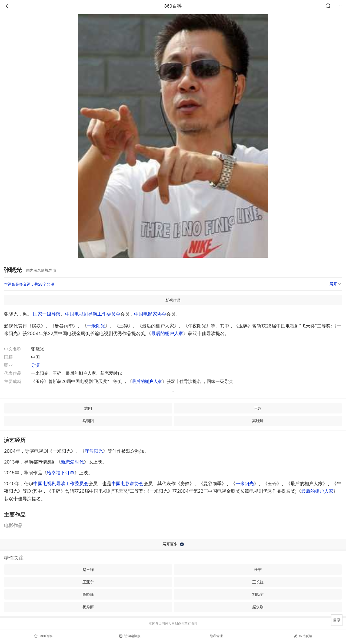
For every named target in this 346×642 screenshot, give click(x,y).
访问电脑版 (132, 636)
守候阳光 (94, 451)
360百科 (173, 6)
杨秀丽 (88, 606)
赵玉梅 (88, 569)
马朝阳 (88, 420)
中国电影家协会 (150, 314)
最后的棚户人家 (167, 333)
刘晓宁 (258, 594)
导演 (35, 365)
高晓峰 (258, 420)
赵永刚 (258, 606)
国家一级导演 (47, 314)
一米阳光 (96, 326)
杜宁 (258, 569)
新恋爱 (72, 462)
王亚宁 (88, 582)
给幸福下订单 (60, 472)
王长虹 (258, 582)
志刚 (88, 408)
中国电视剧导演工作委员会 (92, 314)
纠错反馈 (305, 636)
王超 (258, 408)
